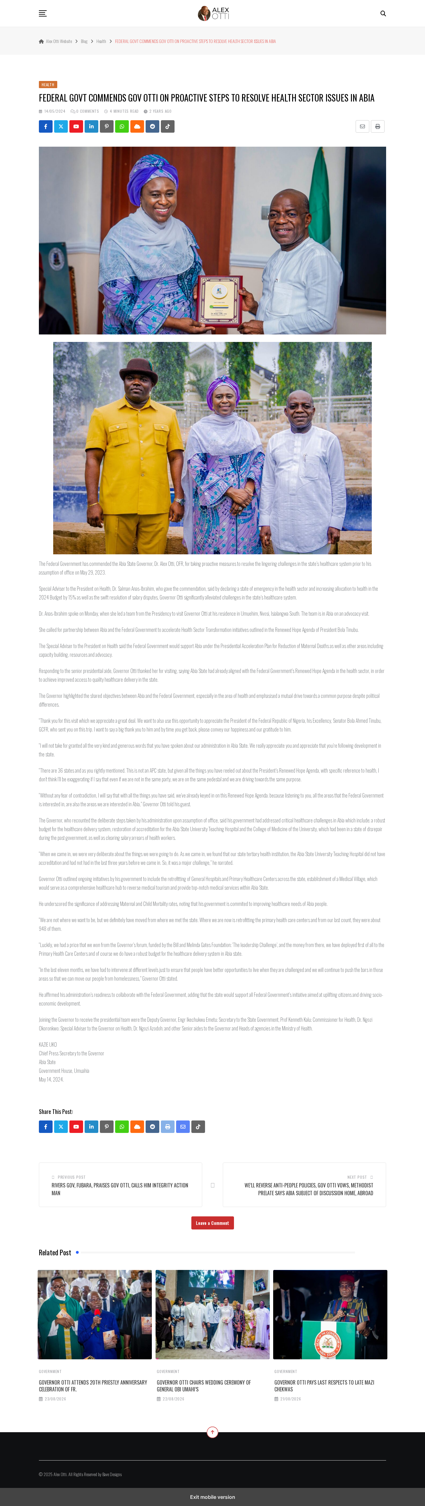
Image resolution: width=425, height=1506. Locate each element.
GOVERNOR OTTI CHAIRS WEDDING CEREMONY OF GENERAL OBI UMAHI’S (204, 1386)
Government (50, 1371)
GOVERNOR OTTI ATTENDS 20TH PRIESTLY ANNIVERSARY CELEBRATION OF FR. (93, 1386)
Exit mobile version (212, 1497)
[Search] (383, 13)
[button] (43, 13)
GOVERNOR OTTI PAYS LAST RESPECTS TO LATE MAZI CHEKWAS (324, 1386)
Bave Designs (112, 1474)
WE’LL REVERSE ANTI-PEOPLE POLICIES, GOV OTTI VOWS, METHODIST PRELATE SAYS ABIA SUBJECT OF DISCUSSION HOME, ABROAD (309, 1189)
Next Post (357, 1177)
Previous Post (72, 1177)
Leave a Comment (212, 1222)
